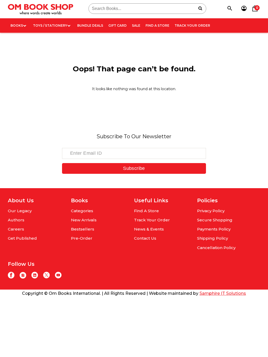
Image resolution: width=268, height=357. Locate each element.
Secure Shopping (214, 219)
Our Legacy (20, 210)
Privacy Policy (211, 210)
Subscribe (134, 168)
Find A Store (157, 25)
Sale (136, 25)
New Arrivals (84, 219)
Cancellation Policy (216, 247)
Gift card (117, 25)
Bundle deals (90, 25)
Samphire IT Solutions (222, 293)
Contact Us (145, 238)
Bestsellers (82, 229)
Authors (16, 219)
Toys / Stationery (50, 25)
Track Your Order (192, 25)
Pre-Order (81, 238)
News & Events (149, 229)
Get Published (22, 238)
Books (16, 25)
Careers (16, 229)
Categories (82, 210)
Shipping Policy (212, 238)
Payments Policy (214, 229)
